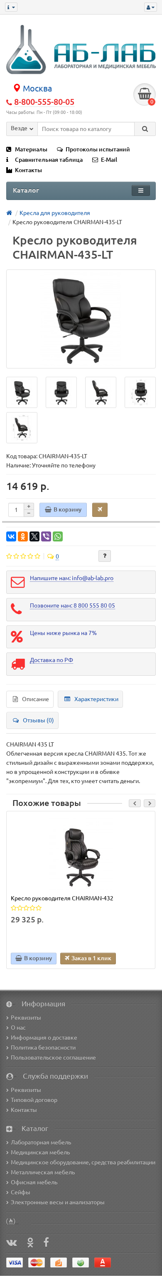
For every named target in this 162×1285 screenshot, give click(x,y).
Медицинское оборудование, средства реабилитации (83, 1162)
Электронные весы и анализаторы (58, 1202)
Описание (35, 699)
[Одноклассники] (23, 536)
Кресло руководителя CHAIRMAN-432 (62, 898)
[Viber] (46, 536)
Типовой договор (34, 1100)
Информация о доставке (44, 1037)
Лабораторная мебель (41, 1142)
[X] (34, 536)
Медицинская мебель (40, 1152)
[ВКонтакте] (11, 536)
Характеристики (96, 699)
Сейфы (20, 1192)
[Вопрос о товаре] (104, 556)
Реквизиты (26, 1017)
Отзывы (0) (38, 720)
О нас (18, 1027)
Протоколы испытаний (98, 149)
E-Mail (109, 159)
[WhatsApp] (58, 536)
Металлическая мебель (43, 1172)
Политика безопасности (43, 1047)
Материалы (31, 149)
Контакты (28, 170)
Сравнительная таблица (49, 159)
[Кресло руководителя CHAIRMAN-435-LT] (81, 318)
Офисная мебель (34, 1182)
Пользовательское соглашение (53, 1057)
